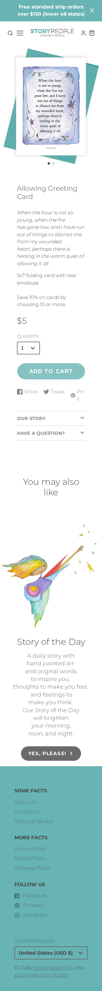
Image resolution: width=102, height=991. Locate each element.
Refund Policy (30, 858)
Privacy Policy (30, 848)
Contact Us (27, 812)
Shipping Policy (32, 868)
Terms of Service (33, 821)
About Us (25, 802)
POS (68, 968)
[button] (49, 163)
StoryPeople (47, 968)
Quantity (28, 336)
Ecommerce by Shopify (41, 975)
